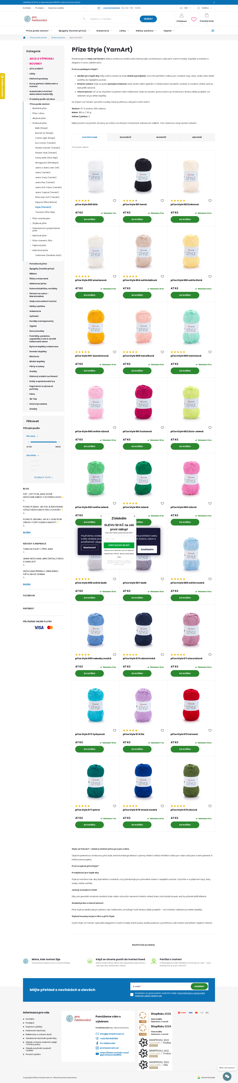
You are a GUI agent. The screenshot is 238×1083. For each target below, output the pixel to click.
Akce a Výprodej (41, 59)
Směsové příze (40, 123)
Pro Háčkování (107, 1043)
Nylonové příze (40, 235)
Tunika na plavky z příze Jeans (38, 549)
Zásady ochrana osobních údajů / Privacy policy (41, 1043)
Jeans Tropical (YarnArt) (47, 192)
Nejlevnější (125, 137)
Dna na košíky (36, 331)
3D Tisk (33, 399)
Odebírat (199, 986)
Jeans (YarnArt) (43, 172)
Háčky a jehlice (37, 306)
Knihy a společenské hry (42, 381)
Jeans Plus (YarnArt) (45, 182)
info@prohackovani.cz (112, 1033)
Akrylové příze (39, 118)
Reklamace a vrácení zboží (39, 1034)
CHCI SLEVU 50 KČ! (119, 545)
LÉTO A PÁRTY (36, 68)
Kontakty (27, 8)
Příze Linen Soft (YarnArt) (47, 197)
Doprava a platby (56, 8)
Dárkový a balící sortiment (43, 376)
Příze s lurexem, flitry (42, 240)
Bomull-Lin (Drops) (44, 133)
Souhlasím (147, 549)
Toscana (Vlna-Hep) (45, 212)
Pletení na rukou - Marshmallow (38, 295)
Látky (32, 73)
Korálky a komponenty (41, 321)
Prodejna (39, 8)
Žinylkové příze (40, 223)
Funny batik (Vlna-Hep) (46, 157)
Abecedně (197, 137)
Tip (33, 470)
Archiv (27, 532)
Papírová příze (39, 245)
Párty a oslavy (36, 366)
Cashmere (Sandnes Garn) (48, 255)
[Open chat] (227, 1076)
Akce (34, 461)
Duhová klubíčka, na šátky (43, 288)
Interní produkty (38, 404)
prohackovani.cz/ (109, 1048)
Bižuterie (34, 356)
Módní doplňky (37, 361)
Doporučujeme (89, 137)
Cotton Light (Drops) (45, 138)
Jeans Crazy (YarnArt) (46, 177)
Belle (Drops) (41, 128)
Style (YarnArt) (43, 207)
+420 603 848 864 (109, 1038)
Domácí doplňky (38, 351)
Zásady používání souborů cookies (38, 1049)
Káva (32, 394)
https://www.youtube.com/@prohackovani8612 (114, 1053)
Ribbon (33, 273)
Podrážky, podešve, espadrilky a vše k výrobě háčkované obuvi (42, 339)
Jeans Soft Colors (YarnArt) (48, 187)
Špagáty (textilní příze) (41, 268)
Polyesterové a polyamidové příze (46, 229)
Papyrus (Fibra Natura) (46, 202)
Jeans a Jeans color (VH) (47, 167)
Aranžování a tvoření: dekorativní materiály (41, 92)
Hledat (148, 18)
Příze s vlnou (38, 113)
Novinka (35, 465)
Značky (33, 409)
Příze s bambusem (41, 218)
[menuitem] (39, 30)
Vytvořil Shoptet (208, 1077)
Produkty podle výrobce (42, 99)
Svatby (33, 371)
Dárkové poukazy (38, 78)
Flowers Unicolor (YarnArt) (47, 147)
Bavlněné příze (40, 108)
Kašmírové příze (40, 250)
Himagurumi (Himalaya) (47, 162)
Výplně (33, 326)
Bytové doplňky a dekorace (43, 346)
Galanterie (35, 311)
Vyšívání (34, 316)
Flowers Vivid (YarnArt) (46, 152)
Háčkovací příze (38, 283)
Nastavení (89, 547)
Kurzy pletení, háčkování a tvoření (43, 85)
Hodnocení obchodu (35, 1030)
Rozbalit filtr (42, 477)
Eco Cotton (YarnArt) (45, 143)
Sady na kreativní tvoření (42, 301)
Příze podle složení (40, 104)
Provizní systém (33, 1054)
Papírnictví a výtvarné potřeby (41, 387)
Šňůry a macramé (38, 278)
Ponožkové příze (38, 263)
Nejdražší (161, 137)
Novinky (35, 64)
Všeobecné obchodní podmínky (41, 1038)
